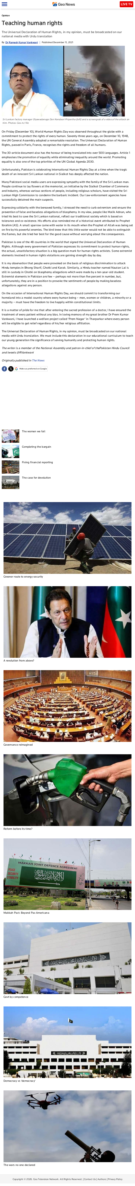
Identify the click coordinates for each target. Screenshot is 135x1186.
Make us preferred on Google (33, 368)
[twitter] (11, 368)
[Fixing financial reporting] (10, 467)
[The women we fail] (10, 436)
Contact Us (90, 1179)
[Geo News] (63, 4)
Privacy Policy (115, 1179)
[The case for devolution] (10, 482)
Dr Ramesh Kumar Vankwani (21, 42)
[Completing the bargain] (10, 451)
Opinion (6, 15)
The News (38, 360)
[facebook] (4, 368)
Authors (102, 1179)
